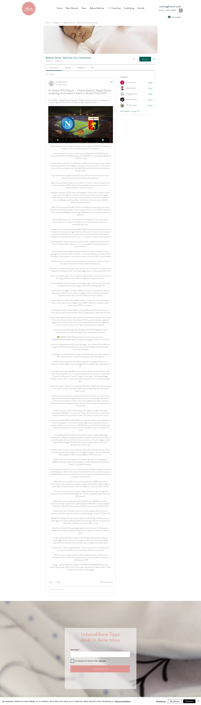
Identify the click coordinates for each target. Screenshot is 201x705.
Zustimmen (189, 701)
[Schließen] (198, 701)
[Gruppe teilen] (153, 59)
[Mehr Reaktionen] (58, 582)
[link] (54, 67)
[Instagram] (181, 10)
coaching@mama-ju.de (170, 6)
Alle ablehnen (175, 701)
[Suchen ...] (134, 59)
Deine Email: (74, 650)
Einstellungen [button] (161, 701)
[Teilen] (111, 81)
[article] (80, 337)
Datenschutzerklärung (123, 701)
